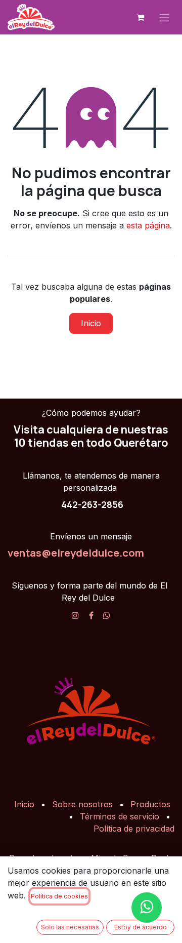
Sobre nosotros (82, 804)
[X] (106, 615)
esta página (148, 225)
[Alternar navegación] (164, 17)
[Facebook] (91, 615)
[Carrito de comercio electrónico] (140, 17)
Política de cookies (59, 896)
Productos (150, 804)
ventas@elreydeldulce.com (76, 552)
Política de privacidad (134, 828)
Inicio (91, 323)
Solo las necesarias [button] (70, 927)
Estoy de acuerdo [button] (140, 927)
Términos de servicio (119, 816)
